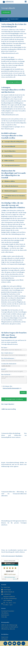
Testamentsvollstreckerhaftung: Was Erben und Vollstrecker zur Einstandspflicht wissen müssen (14, 435)
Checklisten (4, 613)
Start (8, 18)
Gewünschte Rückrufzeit (8, 363)
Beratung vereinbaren (14, 82)
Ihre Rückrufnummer (7, 358)
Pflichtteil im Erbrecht (8, 629)
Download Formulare (7, 611)
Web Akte (4, 617)
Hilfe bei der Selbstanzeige (9, 625)
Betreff (3, 369)
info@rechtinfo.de (8, 592)
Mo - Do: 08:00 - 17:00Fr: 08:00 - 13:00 (9, 603)
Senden (23, 392)
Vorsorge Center (14, 18)
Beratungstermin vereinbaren (14, 399)
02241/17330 (6, 587)
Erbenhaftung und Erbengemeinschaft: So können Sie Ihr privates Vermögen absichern (14, 523)
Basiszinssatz (5, 615)
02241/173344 (7, 589)
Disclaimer (4, 639)
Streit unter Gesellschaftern (9, 627)
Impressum (4, 637)
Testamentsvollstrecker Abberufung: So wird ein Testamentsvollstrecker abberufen (14, 493)
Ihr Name (4, 347)
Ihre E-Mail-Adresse (7, 353)
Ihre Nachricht (5, 374)
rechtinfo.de (7, 594)
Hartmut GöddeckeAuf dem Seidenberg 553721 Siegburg (10, 598)
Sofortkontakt (6, 12)
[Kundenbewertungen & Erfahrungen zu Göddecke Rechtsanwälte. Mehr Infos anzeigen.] (9, 579)
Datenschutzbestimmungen (11, 388)
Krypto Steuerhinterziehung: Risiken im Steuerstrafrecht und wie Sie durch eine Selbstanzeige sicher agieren (14, 464)
